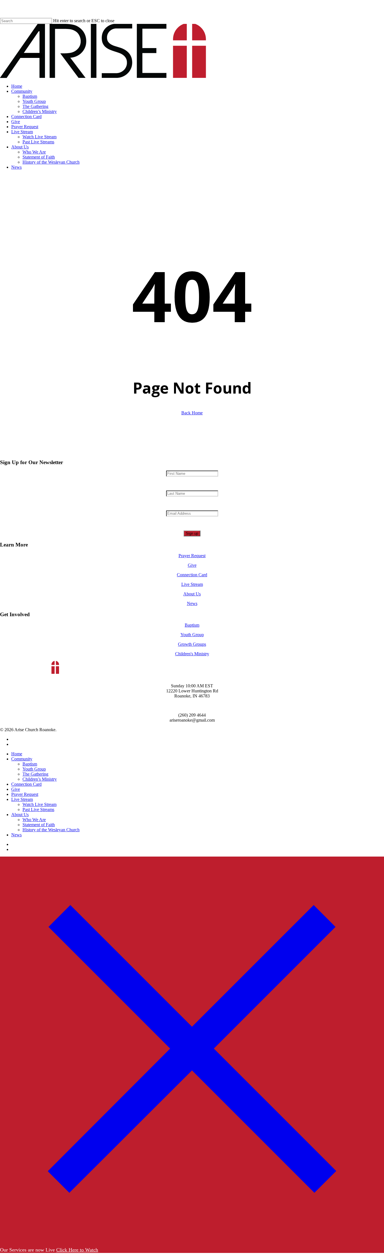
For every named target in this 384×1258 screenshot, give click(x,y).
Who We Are (34, 819)
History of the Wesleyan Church (51, 829)
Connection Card (192, 574)
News (192, 603)
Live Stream (192, 584)
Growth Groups (192, 644)
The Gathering (35, 774)
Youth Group (192, 634)
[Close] (192, 1239)
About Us (192, 593)
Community (21, 758)
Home (16, 753)
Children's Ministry (192, 653)
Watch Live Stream (39, 804)
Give (192, 565)
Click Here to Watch (77, 1250)
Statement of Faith (38, 824)
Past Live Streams (38, 809)
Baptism (192, 625)
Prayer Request (192, 555)
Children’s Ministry (39, 779)
